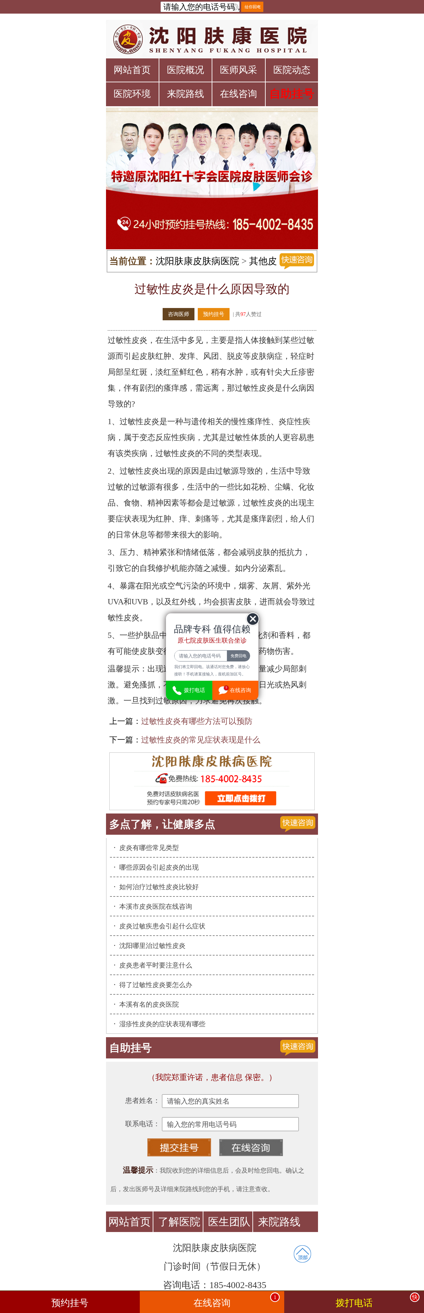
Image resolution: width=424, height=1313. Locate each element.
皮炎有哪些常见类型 (149, 847)
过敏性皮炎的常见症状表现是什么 (200, 739)
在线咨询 (238, 94)
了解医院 (179, 1222)
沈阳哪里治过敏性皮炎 (152, 945)
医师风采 (238, 70)
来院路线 (185, 94)
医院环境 (132, 94)
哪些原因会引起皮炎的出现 (159, 867)
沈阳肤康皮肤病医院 (197, 261)
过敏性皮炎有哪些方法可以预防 (196, 721)
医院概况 (185, 70)
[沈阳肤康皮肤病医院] (212, 39)
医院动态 (291, 70)
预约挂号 (213, 314)
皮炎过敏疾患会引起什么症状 (162, 926)
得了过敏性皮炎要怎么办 (155, 984)
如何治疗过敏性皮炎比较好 (159, 886)
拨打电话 (377, 1301)
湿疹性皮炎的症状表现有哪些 (162, 1024)
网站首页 (132, 70)
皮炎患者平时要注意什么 (155, 965)
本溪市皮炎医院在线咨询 (155, 906)
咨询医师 (178, 314)
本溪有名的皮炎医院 (149, 1004)
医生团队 (229, 1222)
